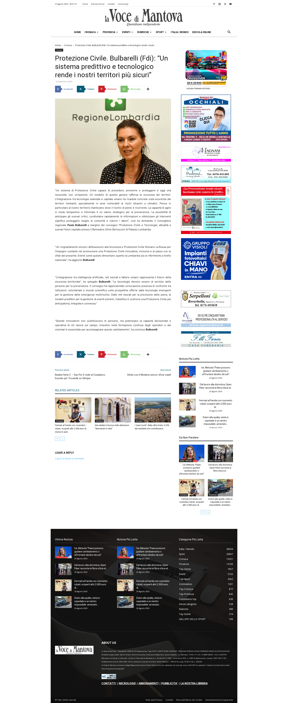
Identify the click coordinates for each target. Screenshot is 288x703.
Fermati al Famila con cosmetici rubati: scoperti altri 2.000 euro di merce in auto (70, 428)
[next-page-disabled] (62, 438)
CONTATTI (109, 683)
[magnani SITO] (206, 160)
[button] (229, 32)
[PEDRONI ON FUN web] (206, 181)
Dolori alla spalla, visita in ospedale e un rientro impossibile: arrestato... (215, 420)
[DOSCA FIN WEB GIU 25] (206, 140)
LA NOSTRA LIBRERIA (194, 683)
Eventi (126, 32)
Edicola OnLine (97, 4)
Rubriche (143, 32)
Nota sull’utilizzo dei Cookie (189, 699)
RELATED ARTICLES (67, 390)
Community (123, 4)
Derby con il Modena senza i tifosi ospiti (149, 374)
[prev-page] (57, 438)
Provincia (109, 32)
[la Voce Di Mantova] (144, 17)
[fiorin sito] (206, 346)
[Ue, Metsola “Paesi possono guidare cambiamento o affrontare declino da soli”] (187, 372)
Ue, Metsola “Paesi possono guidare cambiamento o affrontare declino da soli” (215, 371)
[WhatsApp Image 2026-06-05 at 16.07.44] (206, 89)
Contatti (111, 4)
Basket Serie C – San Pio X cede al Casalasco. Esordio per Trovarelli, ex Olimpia (80, 376)
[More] (148, 89)
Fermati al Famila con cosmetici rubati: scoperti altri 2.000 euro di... (215, 403)
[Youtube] (230, 4)
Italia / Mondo (180, 32)
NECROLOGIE (127, 683)
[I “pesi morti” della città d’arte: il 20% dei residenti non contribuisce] (153, 409)
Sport (160, 32)
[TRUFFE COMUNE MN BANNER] (206, 233)
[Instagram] (219, 4)
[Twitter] (225, 4)
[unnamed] (206, 326)
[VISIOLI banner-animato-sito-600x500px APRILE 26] (206, 279)
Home (85, 4)
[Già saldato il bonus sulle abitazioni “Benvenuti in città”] (113, 409)
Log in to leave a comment (69, 458)
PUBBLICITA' (169, 683)
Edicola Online (201, 32)
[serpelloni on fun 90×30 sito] (206, 306)
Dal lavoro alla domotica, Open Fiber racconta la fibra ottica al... (220, 467)
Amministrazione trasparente (219, 699)
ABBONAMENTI (148, 683)
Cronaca (90, 32)
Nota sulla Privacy (154, 699)
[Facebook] (214, 4)
